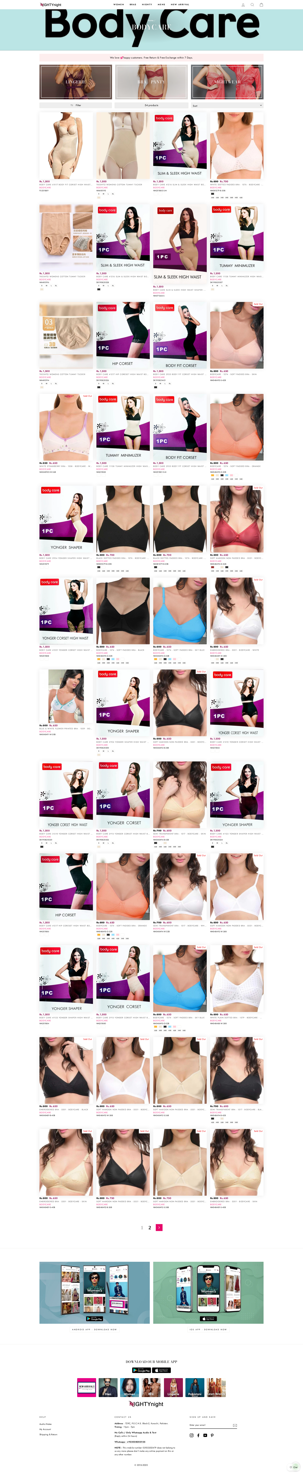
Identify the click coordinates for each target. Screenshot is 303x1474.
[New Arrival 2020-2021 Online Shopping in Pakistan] (86, 1396)
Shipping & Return (48, 1434)
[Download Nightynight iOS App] (161, 1372)
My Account (45, 1429)
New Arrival (180, 4)
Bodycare (45, 187)
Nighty (147, 4)
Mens (161, 4)
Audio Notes (45, 1424)
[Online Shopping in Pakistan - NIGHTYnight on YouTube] (205, 1435)
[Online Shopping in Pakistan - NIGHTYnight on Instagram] (191, 1435)
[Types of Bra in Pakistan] (151, 1396)
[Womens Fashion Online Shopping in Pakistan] (129, 1396)
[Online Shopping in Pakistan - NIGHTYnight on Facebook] (198, 1435)
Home (151, 20)
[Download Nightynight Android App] (141, 1372)
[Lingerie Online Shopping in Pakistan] (173, 1396)
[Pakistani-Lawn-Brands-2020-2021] (216, 1396)
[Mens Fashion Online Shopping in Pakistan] (108, 1396)
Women (118, 4)
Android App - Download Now (94, 1329)
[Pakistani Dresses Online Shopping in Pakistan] (194, 1396)
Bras (133, 4)
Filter (78, 105)
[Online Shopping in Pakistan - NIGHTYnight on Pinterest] (212, 1435)
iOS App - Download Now (208, 1329)
